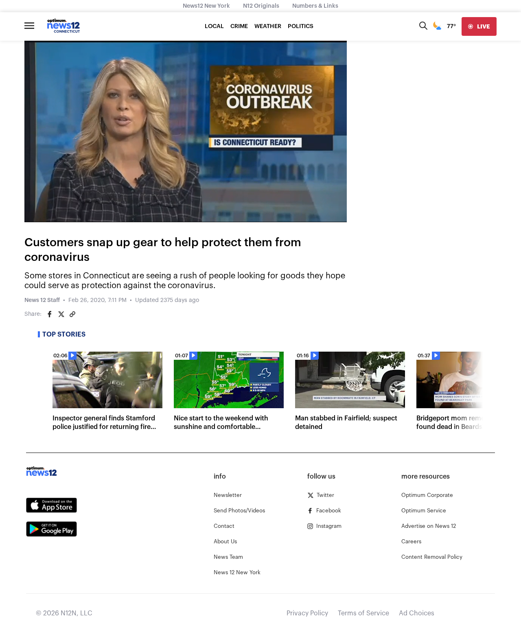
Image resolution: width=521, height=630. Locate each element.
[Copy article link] (72, 314)
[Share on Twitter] (61, 314)
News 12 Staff (42, 300)
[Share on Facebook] (49, 314)
